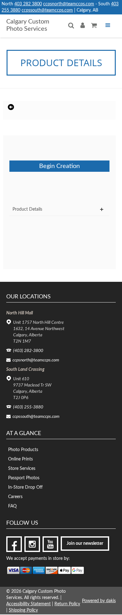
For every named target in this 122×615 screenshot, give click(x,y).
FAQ (12, 506)
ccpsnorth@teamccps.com (68, 4)
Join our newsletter (85, 543)
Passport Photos (23, 478)
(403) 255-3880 (28, 407)
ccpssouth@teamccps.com (47, 10)
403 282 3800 (28, 4)
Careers (15, 497)
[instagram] (32, 544)
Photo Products (23, 450)
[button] (108, 25)
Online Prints (20, 459)
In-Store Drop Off (25, 487)
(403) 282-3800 (28, 351)
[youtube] (50, 544)
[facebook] (14, 544)
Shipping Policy (23, 610)
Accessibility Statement (28, 604)
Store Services (21, 468)
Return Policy (67, 604)
